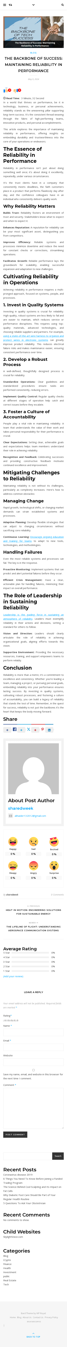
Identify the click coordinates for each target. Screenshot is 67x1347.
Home (13, 1317)
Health (7, 1268)
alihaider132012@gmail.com (30, 815)
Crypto (7, 1260)
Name (7, 1025)
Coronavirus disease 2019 (18, 1174)
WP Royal (41, 1313)
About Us (27, 1317)
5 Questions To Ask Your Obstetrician (24, 1203)
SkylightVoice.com (13, 1236)
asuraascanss (34, 1321)
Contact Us (38, 1317)
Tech (6, 1284)
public (6, 1276)
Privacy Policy (51, 1317)
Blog (33, 52)
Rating (7, 1015)
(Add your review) (13, 976)
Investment (9, 1272)
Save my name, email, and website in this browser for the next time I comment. (33, 1076)
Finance (7, 1264)
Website (8, 1055)
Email (7, 1040)
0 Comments (57, 894)
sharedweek (20, 808)
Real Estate (9, 1280)
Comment (9, 1085)
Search (58, 1156)
